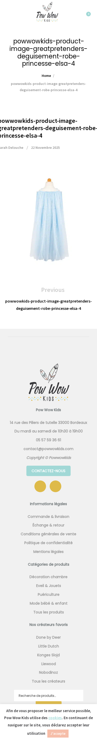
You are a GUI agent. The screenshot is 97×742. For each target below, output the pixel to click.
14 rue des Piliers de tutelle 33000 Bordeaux (48, 422)
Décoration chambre (48, 576)
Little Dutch (48, 646)
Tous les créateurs (48, 681)
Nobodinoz (48, 672)
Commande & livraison (48, 516)
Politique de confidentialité (48, 542)
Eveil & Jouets (48, 585)
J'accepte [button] (57, 733)
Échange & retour (48, 525)
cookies (55, 717)
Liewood (48, 663)
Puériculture (48, 594)
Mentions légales (48, 551)
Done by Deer (48, 637)
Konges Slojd (48, 655)
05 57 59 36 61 (48, 440)
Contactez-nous (48, 470)
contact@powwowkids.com (48, 448)
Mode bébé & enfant (49, 603)
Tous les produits (48, 612)
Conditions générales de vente (48, 534)
